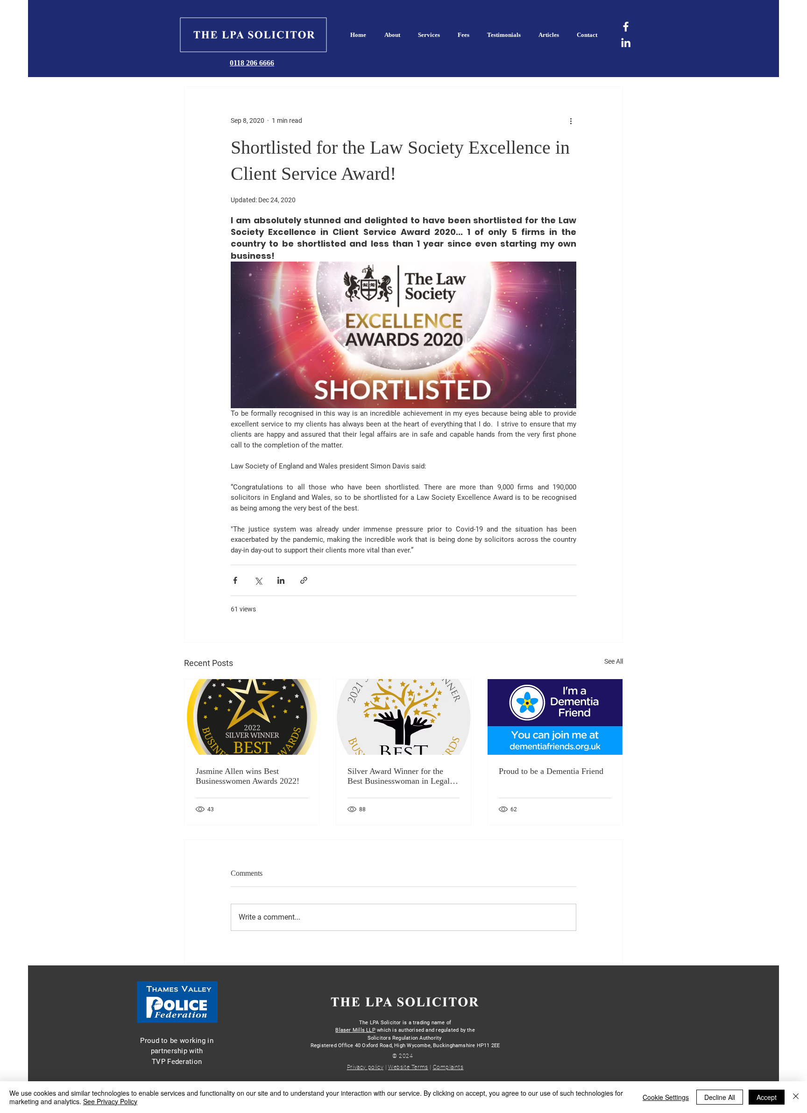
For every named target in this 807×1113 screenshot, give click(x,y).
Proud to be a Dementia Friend (551, 771)
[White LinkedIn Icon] (625, 42)
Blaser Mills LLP (355, 1030)
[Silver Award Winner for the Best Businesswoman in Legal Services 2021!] (403, 717)
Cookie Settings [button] (666, 1097)
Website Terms (408, 1067)
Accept (767, 1097)
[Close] (795, 1097)
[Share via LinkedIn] (280, 580)
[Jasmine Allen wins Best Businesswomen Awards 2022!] (251, 717)
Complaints (448, 1067)
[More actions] (570, 120)
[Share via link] (303, 580)
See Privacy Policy (110, 1101)
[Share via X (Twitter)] (258, 580)
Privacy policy (365, 1067)
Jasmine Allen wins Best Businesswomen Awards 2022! (247, 776)
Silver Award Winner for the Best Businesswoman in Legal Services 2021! (398, 776)
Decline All (719, 1097)
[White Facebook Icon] (625, 26)
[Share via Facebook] (235, 580)
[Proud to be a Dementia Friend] (555, 717)
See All (613, 661)
